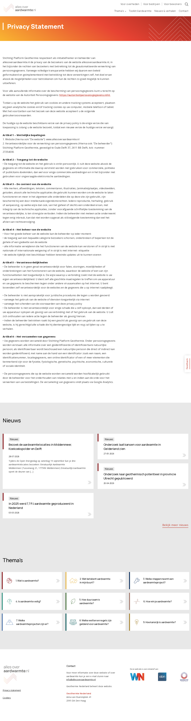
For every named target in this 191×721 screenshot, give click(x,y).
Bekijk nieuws (48, 461)
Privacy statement (12, 690)
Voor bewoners (173, 4)
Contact (183, 11)
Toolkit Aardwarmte (140, 11)
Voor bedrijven (151, 4)
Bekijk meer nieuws (175, 525)
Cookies (7, 697)
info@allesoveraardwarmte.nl (81, 679)
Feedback (187, 363)
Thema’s (119, 11)
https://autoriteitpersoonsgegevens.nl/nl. (85, 95)
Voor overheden (130, 4)
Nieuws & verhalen (165, 11)
